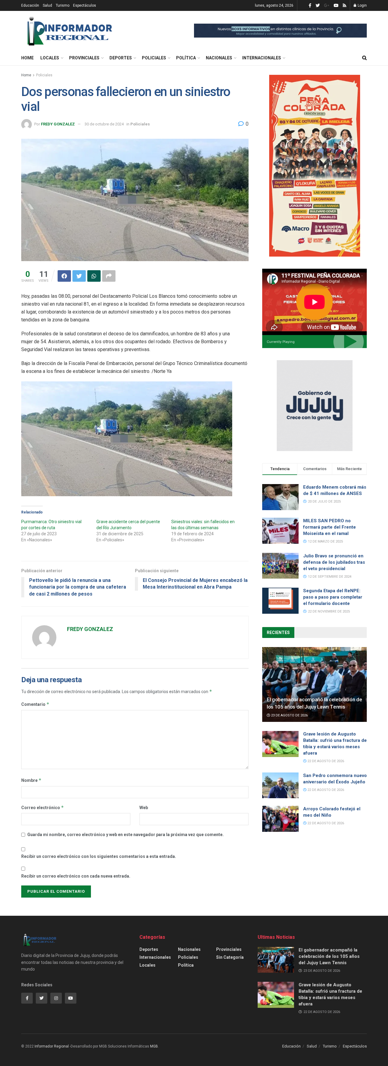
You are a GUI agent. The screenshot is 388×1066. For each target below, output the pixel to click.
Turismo (62, 5)
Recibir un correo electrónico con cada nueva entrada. (75, 876)
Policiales (154, 57)
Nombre (31, 780)
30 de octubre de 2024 (104, 124)
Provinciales (84, 57)
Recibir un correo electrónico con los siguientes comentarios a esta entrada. (98, 856)
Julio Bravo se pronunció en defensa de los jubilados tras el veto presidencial (334, 562)
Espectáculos (84, 5)
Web (143, 807)
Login (362, 5)
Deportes (120, 57)
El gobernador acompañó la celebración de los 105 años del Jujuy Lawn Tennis (329, 956)
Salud (47, 5)
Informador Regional (52, 1046)
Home (27, 57)
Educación (30, 5)
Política (186, 57)
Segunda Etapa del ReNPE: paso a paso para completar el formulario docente (332, 597)
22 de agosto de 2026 (325, 761)
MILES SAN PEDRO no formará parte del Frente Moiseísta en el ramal (329, 527)
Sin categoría (230, 957)
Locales (49, 57)
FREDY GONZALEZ (58, 124)
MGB (154, 1046)
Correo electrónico (42, 807)
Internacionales (261, 57)
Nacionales (219, 57)
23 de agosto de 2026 (289, 715)
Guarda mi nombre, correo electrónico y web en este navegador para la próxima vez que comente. (125, 834)
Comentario (35, 704)
